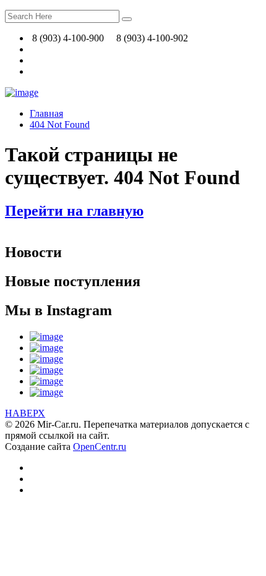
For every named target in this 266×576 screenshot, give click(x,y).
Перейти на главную (74, 211)
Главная (46, 113)
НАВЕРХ (25, 413)
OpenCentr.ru (99, 446)
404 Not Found (60, 124)
